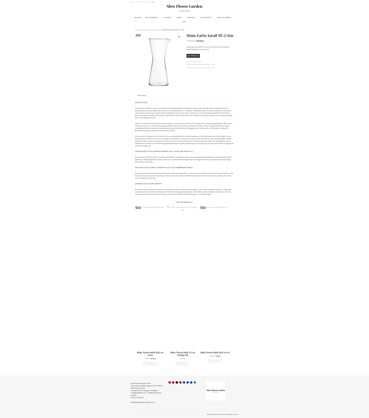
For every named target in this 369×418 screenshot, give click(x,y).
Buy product (193, 56)
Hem (137, 30)
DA (143, 2)
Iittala (148, 30)
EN (146, 2)
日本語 (153, 2)
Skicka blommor (224, 17)
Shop (184, 22)
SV (136, 2)
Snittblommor (151, 17)
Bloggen (138, 17)
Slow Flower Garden (184, 6)
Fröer (179, 17)
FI (131, 2)
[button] (179, 36)
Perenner (191, 17)
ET (134, 2)
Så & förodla (206, 17)
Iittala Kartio (156, 30)
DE (149, 2)
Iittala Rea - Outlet (210, 64)
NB (139, 2)
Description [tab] (141, 95)
